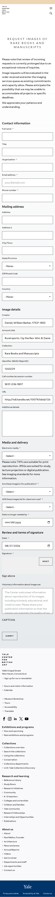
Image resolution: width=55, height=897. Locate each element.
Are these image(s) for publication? (19, 484)
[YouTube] (27, 719)
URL (4, 392)
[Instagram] (10, 719)
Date (4, 538)
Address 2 (7, 227)
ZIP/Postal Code (10, 273)
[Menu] (51, 8)
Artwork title (8, 330)
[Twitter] (21, 719)
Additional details (11, 407)
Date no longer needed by (15, 514)
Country (6, 289)
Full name (7, 129)
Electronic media (10, 448)
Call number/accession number (17, 376)
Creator (6, 315)
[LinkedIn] (15, 719)
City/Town (7, 243)
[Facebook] (4, 719)
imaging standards (18, 474)
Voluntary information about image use (21, 584)
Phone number (9, 190)
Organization (8, 159)
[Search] (51, 13)
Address (6, 212)
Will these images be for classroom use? (21, 499)
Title (4, 144)
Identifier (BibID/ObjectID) (15, 361)
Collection (7, 346)
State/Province (9, 258)
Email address (9, 175)
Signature (7, 553)
